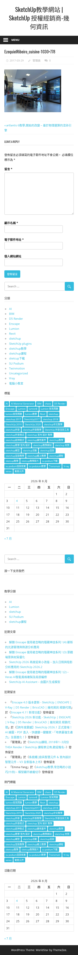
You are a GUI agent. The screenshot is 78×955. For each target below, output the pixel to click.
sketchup (15, 338)
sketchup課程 (18, 353)
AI (10, 309)
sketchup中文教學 (53, 424)
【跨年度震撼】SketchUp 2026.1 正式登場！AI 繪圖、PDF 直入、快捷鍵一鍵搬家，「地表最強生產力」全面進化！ (39, 732)
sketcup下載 (17, 358)
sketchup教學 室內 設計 (18, 445)
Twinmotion (17, 368)
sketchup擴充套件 (36, 440)
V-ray (66, 466)
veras (9, 471)
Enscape (14, 324)
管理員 (37, 60)
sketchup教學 (18, 348)
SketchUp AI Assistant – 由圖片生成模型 (34, 682)
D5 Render (16, 318)
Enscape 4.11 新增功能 (25, 712)
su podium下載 (50, 461)
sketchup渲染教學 (15, 455)
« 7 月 (8, 538)
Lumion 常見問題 (49, 408)
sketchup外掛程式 (15, 434)
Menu (15, 40)
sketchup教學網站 (42, 445)
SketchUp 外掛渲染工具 (57, 429)
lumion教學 (31, 414)
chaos (48, 403)
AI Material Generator (22, 403)
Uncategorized (18, 373)
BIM (11, 314)
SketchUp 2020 (33, 424)
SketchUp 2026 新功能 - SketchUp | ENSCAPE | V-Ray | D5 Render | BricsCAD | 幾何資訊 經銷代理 (38, 722)
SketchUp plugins (20, 343)
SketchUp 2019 (14, 424)
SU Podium (16, 363)
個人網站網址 (12, 256)
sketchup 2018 (50, 419)
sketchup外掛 (13, 429)
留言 (8, 169)
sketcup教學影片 (30, 461)
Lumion (14, 329)
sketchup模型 (13, 450)
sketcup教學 (12, 461)
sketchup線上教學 (36, 455)
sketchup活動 (30, 450)
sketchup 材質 (62, 445)
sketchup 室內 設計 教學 (39, 434)
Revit (12, 333)
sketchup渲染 (47, 450)
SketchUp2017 (32, 419)
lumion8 (33, 408)
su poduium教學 (37, 466)
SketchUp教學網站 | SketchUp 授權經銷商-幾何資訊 (39, 18)
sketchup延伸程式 (15, 440)
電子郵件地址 (14, 239)
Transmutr (54, 466)
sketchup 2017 (13, 419)
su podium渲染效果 (16, 466)
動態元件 (19, 471)
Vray (12, 378)
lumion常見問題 (14, 414)
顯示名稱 (11, 223)
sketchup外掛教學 (32, 429)
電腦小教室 (16, 383)
